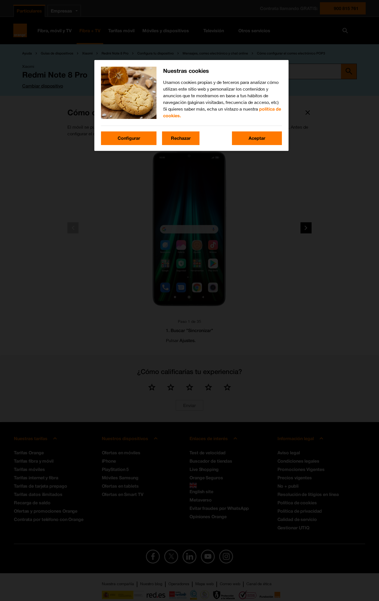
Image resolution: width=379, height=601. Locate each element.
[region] (191, 105)
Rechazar (181, 138)
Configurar (129, 138)
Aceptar (257, 138)
